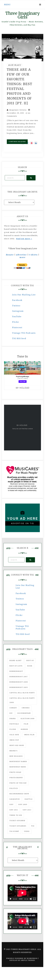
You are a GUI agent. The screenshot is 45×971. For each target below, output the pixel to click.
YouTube (16, 316)
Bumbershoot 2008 (18, 682)
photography (16, 777)
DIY (11, 713)
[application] (22, 893)
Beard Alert (15, 660)
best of (30, 660)
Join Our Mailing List (24, 295)
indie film (29, 735)
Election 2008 (27, 718)
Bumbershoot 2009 (18, 687)
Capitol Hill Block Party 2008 (22, 700)
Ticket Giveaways (17, 826)
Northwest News (17, 767)
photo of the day (18, 783)
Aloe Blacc (14, 65)
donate (10, 255)
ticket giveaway (17, 820)
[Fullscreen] (34, 899)
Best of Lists (15, 666)
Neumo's (13, 751)
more (22, 257)
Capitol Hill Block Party (22, 693)
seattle (28, 799)
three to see (15, 815)
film (26, 724)
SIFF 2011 (13, 810)
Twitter (16, 306)
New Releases (16, 756)
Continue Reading (17, 141)
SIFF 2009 (22, 804)
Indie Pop (14, 740)
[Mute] (31, 899)
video (27, 831)
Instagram (17, 311)
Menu (7, 4)
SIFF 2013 (27, 810)
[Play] (10, 899)
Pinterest (17, 327)
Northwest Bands (18, 761)
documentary (24, 713)
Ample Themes (28, 960)
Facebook (17, 300)
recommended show (19, 794)
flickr (12, 729)
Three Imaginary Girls (22, 15)
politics (13, 788)
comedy (13, 708)
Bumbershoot (16, 671)
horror (24, 729)
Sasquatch (14, 799)
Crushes (26, 708)
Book (29, 666)
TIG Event (14, 831)
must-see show (16, 745)
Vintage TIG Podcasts (24, 333)
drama (12, 718)
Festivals (14, 724)
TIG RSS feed (19, 338)
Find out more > (24, 239)
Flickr (15, 322)
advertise (21, 255)
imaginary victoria (18, 110)
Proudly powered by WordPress (22, 958)
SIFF (11, 804)
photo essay (15, 772)
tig (32, 826)
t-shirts (33, 255)
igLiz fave (14, 735)
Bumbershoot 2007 (18, 676)
